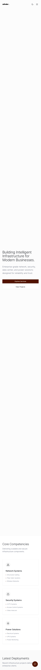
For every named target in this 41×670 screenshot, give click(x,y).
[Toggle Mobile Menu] (37, 4)
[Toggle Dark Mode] (32, 4)
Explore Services (20, 281)
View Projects (20, 287)
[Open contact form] (35, 664)
